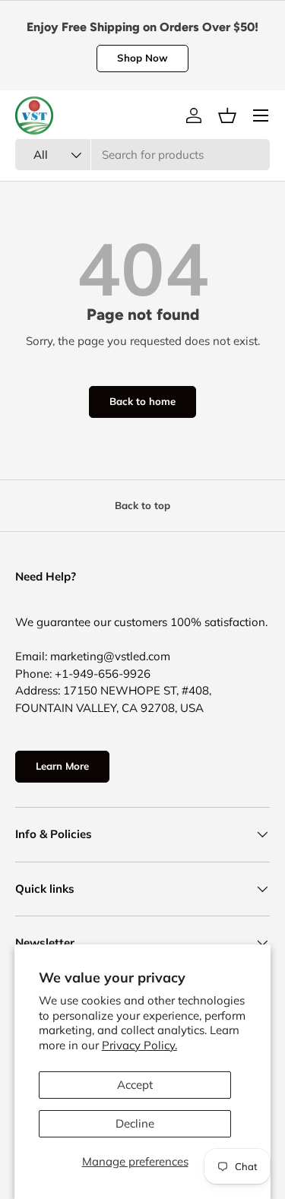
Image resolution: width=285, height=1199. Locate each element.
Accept (135, 1084)
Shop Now (142, 58)
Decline (135, 1123)
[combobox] (142, 154)
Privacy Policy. (139, 1045)
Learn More (62, 766)
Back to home (142, 401)
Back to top (142, 505)
